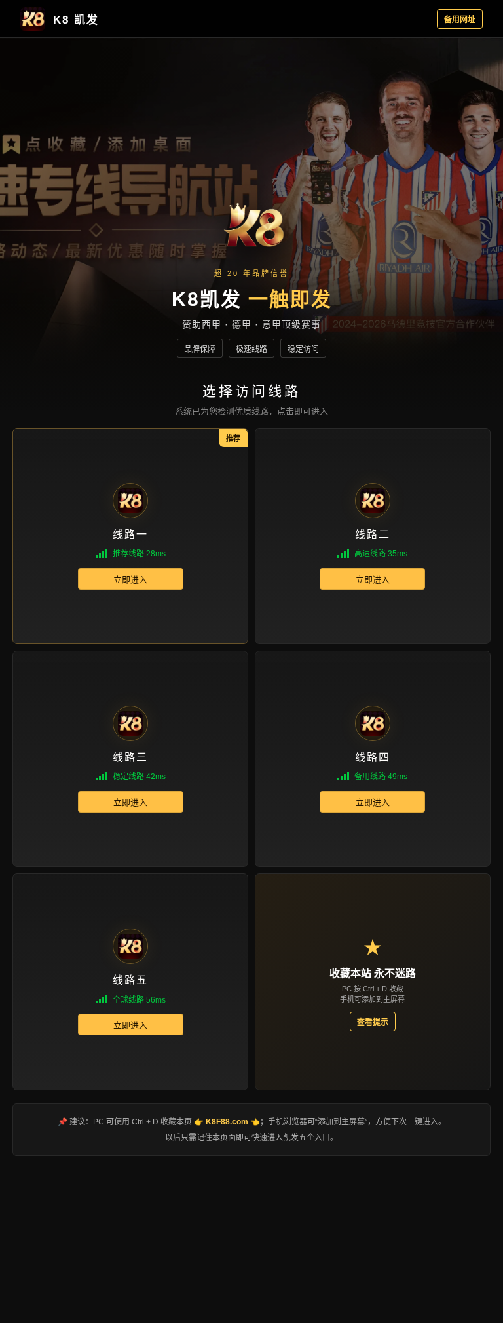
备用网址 (459, 19)
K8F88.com (227, 1121)
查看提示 (372, 1022)
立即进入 (130, 580)
